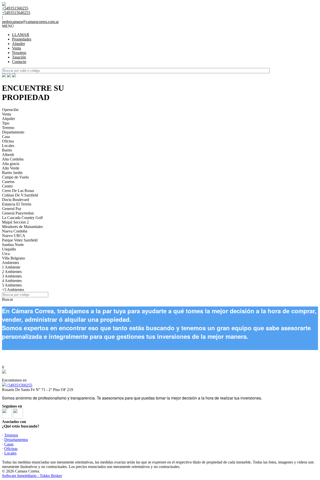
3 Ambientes (12, 276)
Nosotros (19, 52)
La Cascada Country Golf (22, 218)
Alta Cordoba (13, 159)
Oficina (8, 141)
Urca (6, 254)
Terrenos (11, 435)
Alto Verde (10, 168)
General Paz (11, 208)
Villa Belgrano (13, 258)
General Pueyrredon (18, 213)
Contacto (19, 62)
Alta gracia (10, 164)
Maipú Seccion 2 (15, 222)
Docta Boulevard (15, 200)
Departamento (13, 132)
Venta (16, 48)
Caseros (8, 182)
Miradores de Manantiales (22, 226)
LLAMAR (20, 34)
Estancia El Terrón (16, 204)
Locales (8, 146)
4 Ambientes (12, 280)
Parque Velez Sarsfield (20, 240)
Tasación (19, 57)
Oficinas (11, 448)
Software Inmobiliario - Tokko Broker (32, 476)
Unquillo (9, 249)
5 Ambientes (12, 285)
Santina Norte (13, 244)
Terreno (8, 128)
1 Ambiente (11, 267)
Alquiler (18, 44)
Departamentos (16, 440)
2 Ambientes (12, 272)
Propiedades (21, 39)
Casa (6, 136)
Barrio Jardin (12, 172)
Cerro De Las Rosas (18, 190)
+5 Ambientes (13, 290)
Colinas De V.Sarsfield (20, 195)
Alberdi (8, 154)
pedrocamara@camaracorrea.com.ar (30, 22)
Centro (7, 186)
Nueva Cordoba (14, 231)
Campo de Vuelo (15, 177)
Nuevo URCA (13, 236)
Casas (9, 444)
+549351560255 (19, 385)
